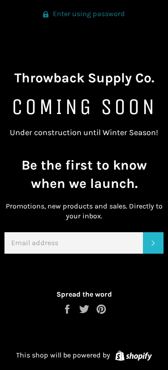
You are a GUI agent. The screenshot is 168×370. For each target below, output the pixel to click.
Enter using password (88, 13)
